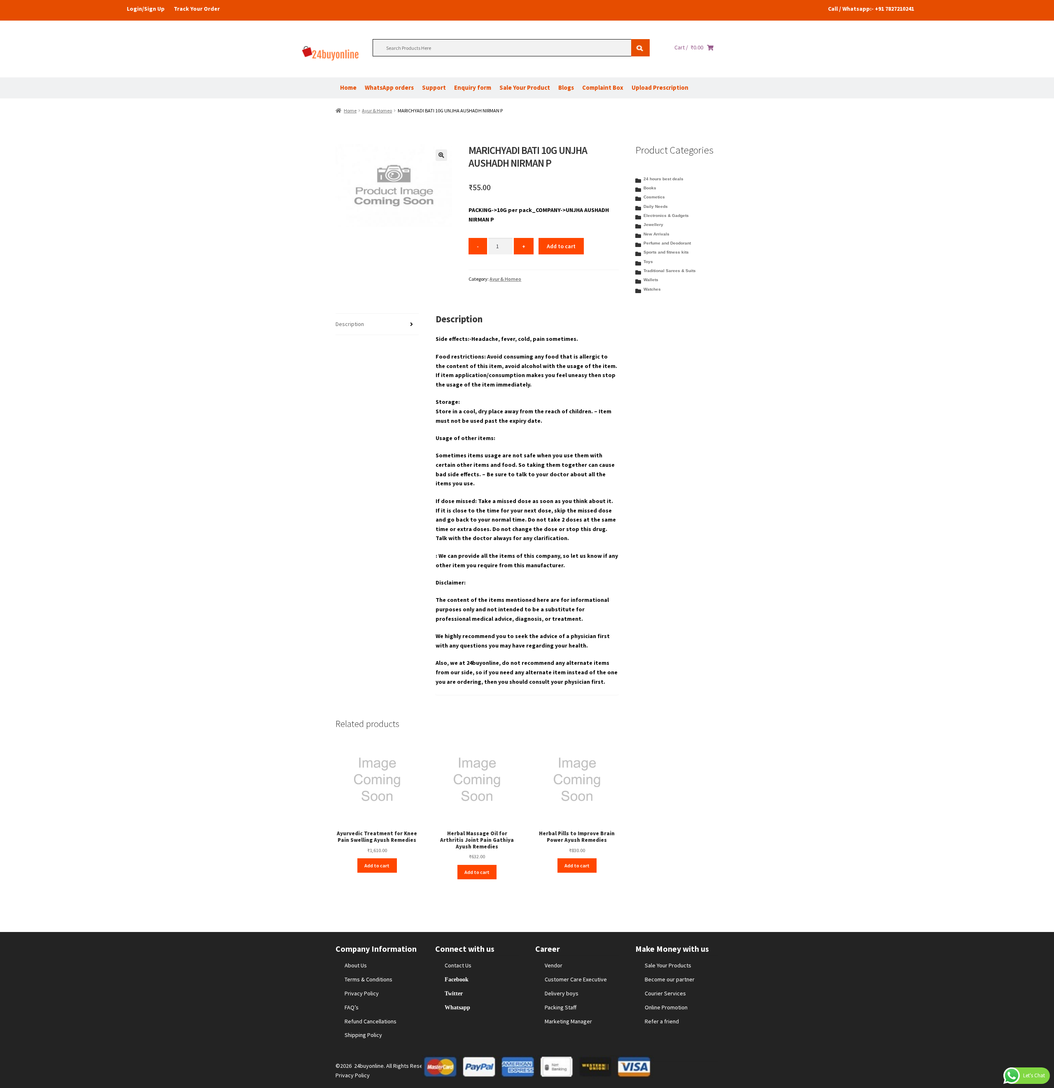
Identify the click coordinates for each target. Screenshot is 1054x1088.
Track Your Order (197, 8)
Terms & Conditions (368, 979)
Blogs (566, 87)
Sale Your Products (668, 965)
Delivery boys (561, 993)
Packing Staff (560, 1007)
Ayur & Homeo (377, 110)
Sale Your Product (524, 87)
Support (434, 87)
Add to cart (561, 246)
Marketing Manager (568, 1021)
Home (348, 87)
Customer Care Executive (576, 979)
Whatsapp (457, 1007)
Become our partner (670, 979)
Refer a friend (662, 1021)
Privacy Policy (362, 993)
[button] (441, 155)
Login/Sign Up (146, 8)
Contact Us (458, 965)
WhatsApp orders (389, 87)
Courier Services (665, 993)
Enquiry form (472, 87)
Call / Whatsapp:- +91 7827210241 (871, 8)
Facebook (457, 979)
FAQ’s (352, 1007)
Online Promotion (666, 1007)
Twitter (454, 993)
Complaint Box (602, 87)
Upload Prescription (660, 87)
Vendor (553, 965)
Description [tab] (350, 324)
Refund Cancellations (370, 1021)
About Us (356, 965)
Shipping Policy (363, 1035)
